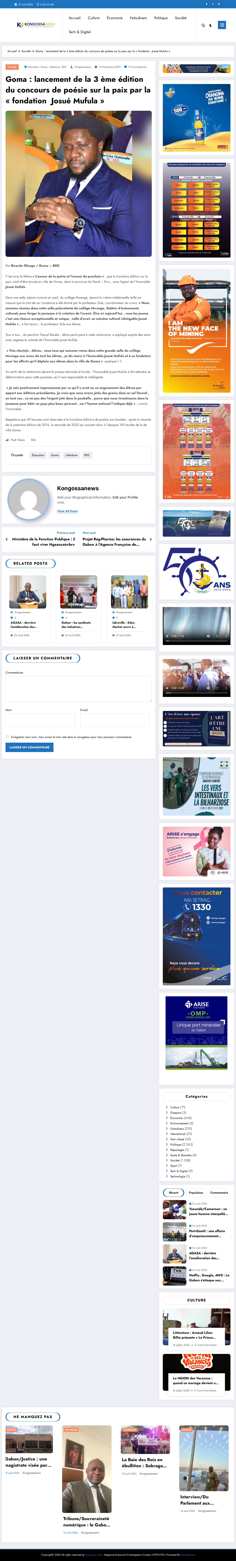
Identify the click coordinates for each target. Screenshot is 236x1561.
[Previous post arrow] (7, 540)
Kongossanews (83, 67)
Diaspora (175, 1113)
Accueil (75, 18)
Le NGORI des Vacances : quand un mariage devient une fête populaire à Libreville (196, 1381)
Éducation (33, 67)
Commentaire (219, 1193)
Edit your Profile (125, 497)
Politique (161, 18)
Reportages (177, 1150)
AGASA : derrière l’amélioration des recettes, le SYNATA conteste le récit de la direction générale (25, 625)
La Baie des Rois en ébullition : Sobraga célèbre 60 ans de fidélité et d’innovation (27, 1463)
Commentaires (14, 672)
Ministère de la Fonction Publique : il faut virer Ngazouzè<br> (43, 542)
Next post (89, 532)
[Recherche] (203, 25)
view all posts (67, 511)
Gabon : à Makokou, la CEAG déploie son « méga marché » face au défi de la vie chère (205, 1471)
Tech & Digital (80, 32)
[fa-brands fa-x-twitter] (213, 4)
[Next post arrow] (151, 540)
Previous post (66, 532)
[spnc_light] (210, 25)
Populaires (196, 1193)
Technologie (177, 1176)
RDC (64, 67)
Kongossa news (93, 1533)
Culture (94, 18)
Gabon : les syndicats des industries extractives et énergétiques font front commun (76, 625)
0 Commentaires (138, 67)
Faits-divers (138, 18)
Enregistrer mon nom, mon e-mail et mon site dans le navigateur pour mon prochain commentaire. (71, 737)
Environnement (179, 1123)
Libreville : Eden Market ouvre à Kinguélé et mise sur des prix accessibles (126, 625)
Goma (44, 67)
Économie (115, 18)
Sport (173, 1166)
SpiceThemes (188, 1533)
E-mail (84, 710)
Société (180, 18)
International (177, 1134)
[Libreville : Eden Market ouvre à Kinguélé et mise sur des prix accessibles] (129, 592)
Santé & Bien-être (181, 1155)
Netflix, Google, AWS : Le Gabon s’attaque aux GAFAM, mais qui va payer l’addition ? (209, 1278)
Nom (9, 710)
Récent (173, 1193)
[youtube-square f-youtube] (219, 4)
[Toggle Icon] (222, 25)
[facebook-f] (206, 4)
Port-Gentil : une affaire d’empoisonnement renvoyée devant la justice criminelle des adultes (209, 1234)
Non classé (177, 1139)
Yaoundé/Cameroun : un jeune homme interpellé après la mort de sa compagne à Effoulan (208, 1212)
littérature (54, 67)
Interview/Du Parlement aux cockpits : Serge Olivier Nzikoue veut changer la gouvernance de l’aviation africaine (87, 1500)
